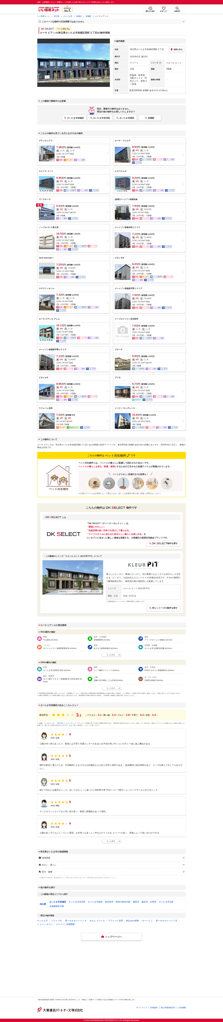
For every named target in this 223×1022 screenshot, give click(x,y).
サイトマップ (141, 1008)
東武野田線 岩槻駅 (140, 90)
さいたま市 (67, 16)
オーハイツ (147, 921)
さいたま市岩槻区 (75, 118)
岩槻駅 (88, 16)
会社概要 (182, 1008)
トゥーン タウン (45, 924)
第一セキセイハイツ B (166, 921)
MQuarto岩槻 (132, 921)
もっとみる (111, 655)
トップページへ (113, 936)
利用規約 (154, 1008)
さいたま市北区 (166, 902)
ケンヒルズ (42, 921)
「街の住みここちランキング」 (66, 723)
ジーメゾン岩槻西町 (65, 924)
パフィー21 (56, 921)
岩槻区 (79, 16)
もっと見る (111, 841)
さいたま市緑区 (126, 118)
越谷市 (145, 902)
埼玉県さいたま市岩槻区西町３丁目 (147, 49)
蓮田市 (136, 902)
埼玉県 (56, 16)
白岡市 (153, 902)
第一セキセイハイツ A (75, 921)
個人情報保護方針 (168, 1008)
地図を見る (178, 49)
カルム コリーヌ (97, 921)
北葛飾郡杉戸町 (56, 906)
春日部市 (109, 902)
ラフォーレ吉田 (115, 921)
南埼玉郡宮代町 (123, 902)
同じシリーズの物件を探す (165, 608)
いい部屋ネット (43, 16)
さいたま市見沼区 (101, 118)
